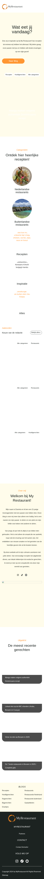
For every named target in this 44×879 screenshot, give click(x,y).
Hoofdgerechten (20, 74)
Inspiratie (22, 283)
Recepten (9, 74)
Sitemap (5, 875)
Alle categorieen (33, 74)
